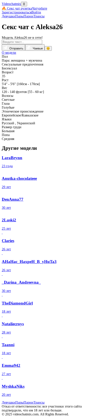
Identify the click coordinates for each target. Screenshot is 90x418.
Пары (19, 16)
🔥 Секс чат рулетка (17, 8)
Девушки (8, 16)
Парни (28, 16)
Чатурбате (39, 8)
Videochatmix (11, 4)
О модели (9, 52)
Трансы (39, 16)
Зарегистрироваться (16, 12)
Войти (36, 12)
